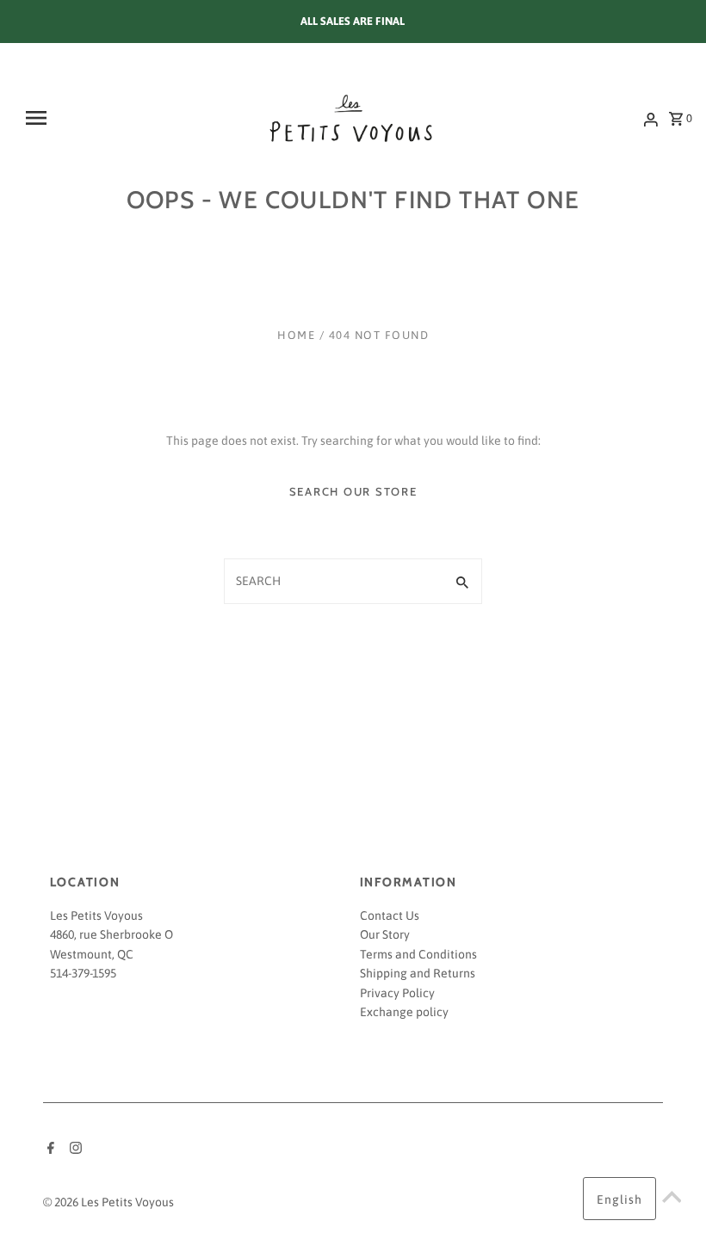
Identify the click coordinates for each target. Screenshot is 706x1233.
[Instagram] (73, 1149)
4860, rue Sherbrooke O (111, 934)
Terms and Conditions (418, 954)
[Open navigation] (80, 117)
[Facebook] (48, 1149)
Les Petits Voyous (96, 915)
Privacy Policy (397, 993)
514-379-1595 (83, 973)
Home (296, 335)
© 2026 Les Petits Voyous (108, 1202)
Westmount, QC (91, 954)
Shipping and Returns (417, 973)
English (619, 1199)
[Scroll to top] (671, 1198)
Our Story (385, 934)
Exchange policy (404, 1012)
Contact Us (389, 915)
